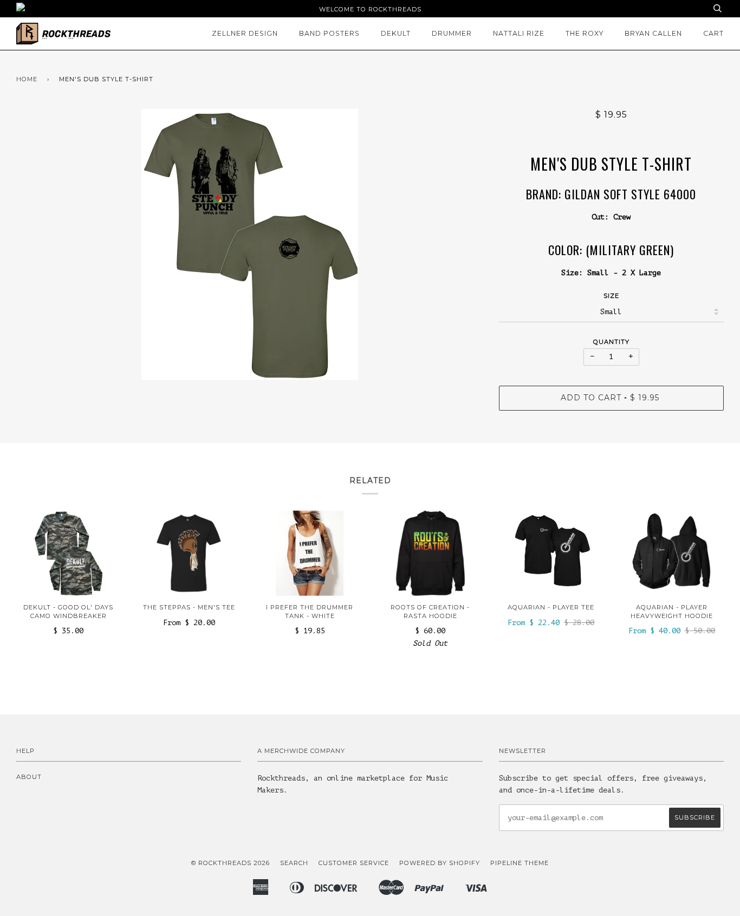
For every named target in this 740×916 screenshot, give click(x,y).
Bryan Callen (653, 33)
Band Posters (329, 33)
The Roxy (584, 33)
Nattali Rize (518, 33)
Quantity (611, 342)
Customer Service (354, 863)
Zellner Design (245, 33)
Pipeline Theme (519, 863)
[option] (249, 244)
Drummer (452, 33)
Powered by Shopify (439, 863)
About (29, 777)
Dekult (396, 33)
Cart (713, 33)
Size (611, 296)
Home (26, 79)
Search (294, 863)
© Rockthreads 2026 (230, 863)
